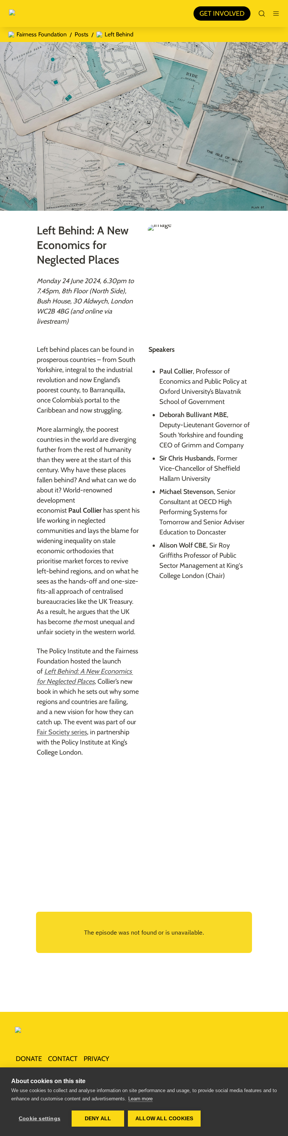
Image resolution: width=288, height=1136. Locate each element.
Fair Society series (62, 732)
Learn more (140, 1098)
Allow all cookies (164, 1118)
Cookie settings (39, 1118)
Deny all (98, 1118)
